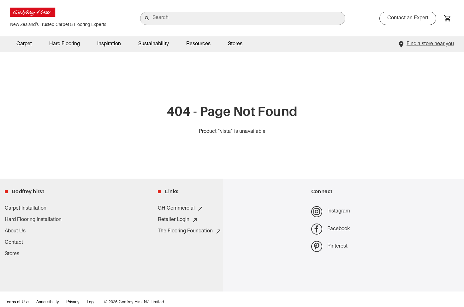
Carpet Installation (25, 208)
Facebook (338, 229)
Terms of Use (17, 302)
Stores (235, 44)
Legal (92, 302)
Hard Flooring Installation (33, 220)
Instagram (338, 211)
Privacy (72, 302)
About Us (15, 231)
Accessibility (47, 302)
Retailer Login (173, 220)
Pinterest (337, 246)
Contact (14, 242)
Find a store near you (430, 44)
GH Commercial (176, 208)
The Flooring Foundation (185, 231)
